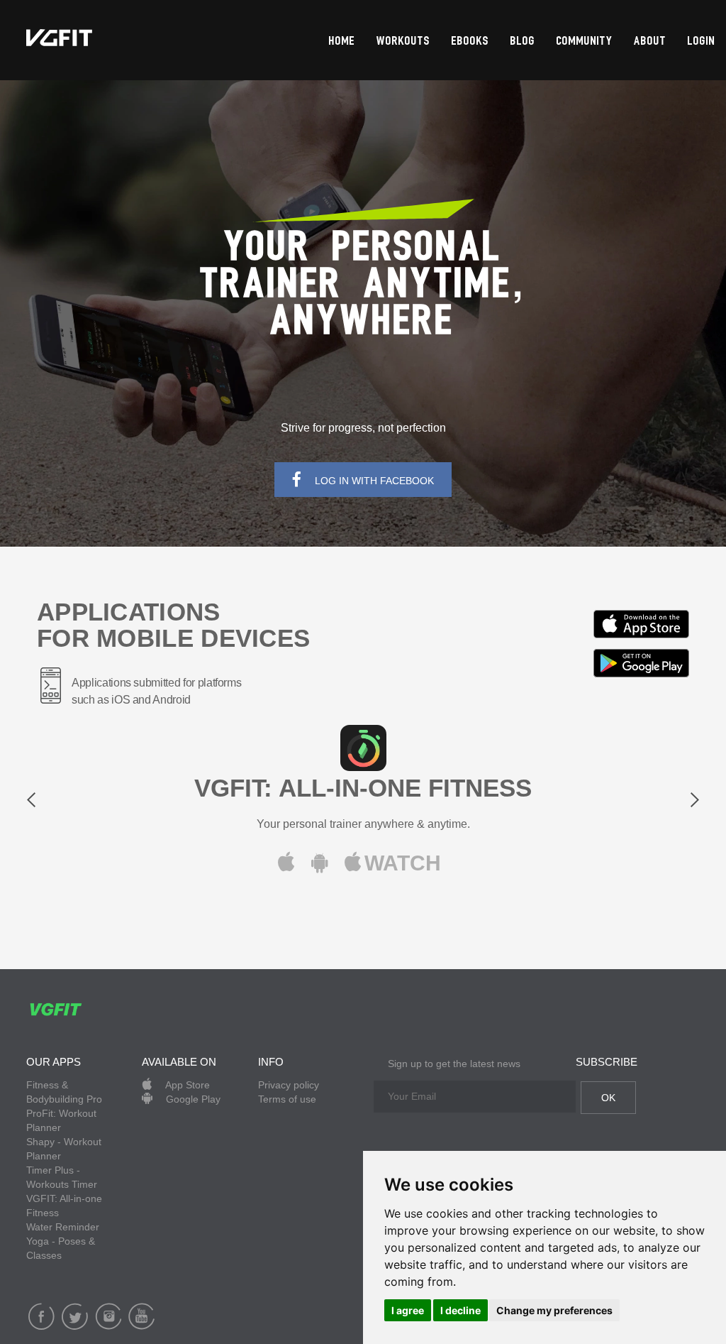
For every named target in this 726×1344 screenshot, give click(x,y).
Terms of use (287, 1099)
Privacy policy (288, 1085)
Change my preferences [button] (554, 1310)
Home (342, 41)
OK (608, 1097)
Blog (522, 41)
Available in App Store (641, 624)
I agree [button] (407, 1310)
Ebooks (470, 41)
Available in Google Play (641, 663)
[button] (77, 804)
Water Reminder (62, 1227)
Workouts (403, 41)
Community (585, 41)
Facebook (41, 1316)
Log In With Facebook (373, 480)
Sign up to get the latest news (454, 1063)
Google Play (191, 1099)
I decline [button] (460, 1310)
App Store (186, 1085)
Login (701, 41)
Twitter (75, 1316)
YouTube (141, 1316)
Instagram (108, 1316)
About (650, 41)
